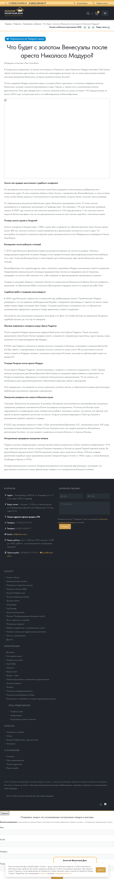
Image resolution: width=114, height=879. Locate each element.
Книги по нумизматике (15, 635)
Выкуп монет (11, 671)
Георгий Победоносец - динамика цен (22, 739)
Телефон (3, 851)
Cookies (42, 873)
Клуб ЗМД (10, 663)
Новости (9, 726)
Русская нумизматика (15, 612)
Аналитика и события (15, 732)
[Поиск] (88, 14)
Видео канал (102, 27)
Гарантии (10, 667)
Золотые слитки (12, 600)
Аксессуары (11, 604)
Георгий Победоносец (15, 592)
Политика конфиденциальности (19, 691)
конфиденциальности (63, 873)
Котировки (10, 743)
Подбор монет (17, 711)
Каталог (8, 571)
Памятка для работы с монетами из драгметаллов (27, 679)
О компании (11, 750)
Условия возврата (14, 683)
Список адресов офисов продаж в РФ (23, 516)
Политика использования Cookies (20, 694)
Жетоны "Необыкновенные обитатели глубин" (25, 616)
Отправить (65, 526)
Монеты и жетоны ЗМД (16, 589)
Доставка (10, 652)
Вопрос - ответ (12, 675)
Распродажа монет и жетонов (23, 719)
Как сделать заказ (14, 656)
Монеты (9, 687)
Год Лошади (11, 608)
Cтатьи (9, 735)
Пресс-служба (12, 768)
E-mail (2, 839)
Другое (9, 639)
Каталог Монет (12, 577)
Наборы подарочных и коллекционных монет (25, 627)
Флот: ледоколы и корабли (17, 620)
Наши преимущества (15, 760)
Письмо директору (14, 764)
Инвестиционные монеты (16, 581)
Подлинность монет (14, 660)
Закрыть (4, 813)
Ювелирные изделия (15, 624)
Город (2, 863)
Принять (101, 870)
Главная (8, 23)
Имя (1, 827)
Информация (12, 646)
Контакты (10, 756)
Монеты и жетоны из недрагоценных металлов (26, 631)
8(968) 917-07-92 (30, 552)
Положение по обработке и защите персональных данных (31, 698)
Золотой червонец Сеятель (17, 596)
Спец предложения (19, 705)
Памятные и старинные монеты (19, 585)
